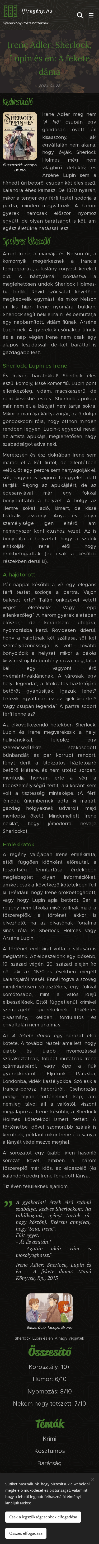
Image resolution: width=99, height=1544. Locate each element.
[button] (80, 15)
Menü (91, 15)
